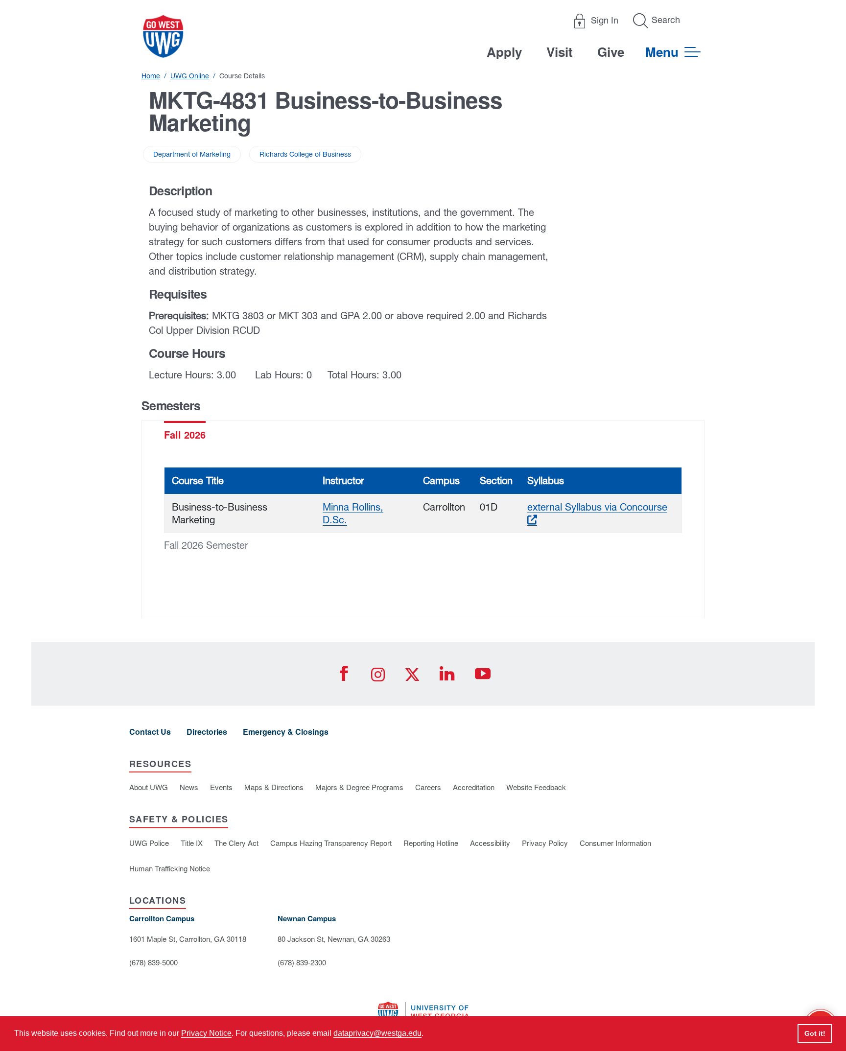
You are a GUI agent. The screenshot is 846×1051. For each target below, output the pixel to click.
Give (610, 52)
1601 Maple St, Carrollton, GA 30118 (187, 939)
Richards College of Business (305, 154)
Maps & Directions (274, 787)
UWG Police (149, 843)
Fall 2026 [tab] (185, 434)
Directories (207, 731)
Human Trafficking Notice (169, 868)
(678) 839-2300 (302, 962)
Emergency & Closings (286, 731)
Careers (428, 787)
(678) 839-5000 (153, 962)
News (189, 787)
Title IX (192, 843)
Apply (504, 52)
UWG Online (189, 76)
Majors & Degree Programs (359, 787)
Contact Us (150, 731)
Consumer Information (615, 843)
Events (221, 787)
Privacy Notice (206, 1033)
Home (150, 76)
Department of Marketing (192, 154)
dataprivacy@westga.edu (377, 1033)
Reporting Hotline (430, 843)
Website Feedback (536, 787)
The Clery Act (236, 843)
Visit (559, 52)
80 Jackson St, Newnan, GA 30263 (334, 939)
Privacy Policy (545, 843)
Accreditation (473, 787)
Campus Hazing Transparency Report (331, 843)
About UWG (148, 787)
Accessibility (490, 843)
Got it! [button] (814, 1033)
